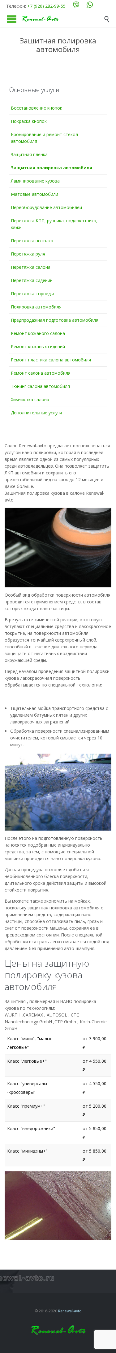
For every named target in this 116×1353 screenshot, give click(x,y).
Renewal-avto (70, 1311)
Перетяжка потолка (32, 241)
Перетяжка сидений (32, 280)
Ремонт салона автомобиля (41, 373)
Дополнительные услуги (36, 413)
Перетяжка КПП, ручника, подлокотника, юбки (54, 224)
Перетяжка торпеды (32, 293)
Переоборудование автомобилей (46, 207)
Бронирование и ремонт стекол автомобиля (44, 137)
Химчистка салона (30, 399)
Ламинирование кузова (35, 181)
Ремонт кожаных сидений (38, 346)
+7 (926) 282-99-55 (46, 6)
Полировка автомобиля (36, 307)
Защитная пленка (29, 154)
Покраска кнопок (29, 121)
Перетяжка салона (30, 267)
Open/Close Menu (11, 19)
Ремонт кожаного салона (38, 333)
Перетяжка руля (28, 254)
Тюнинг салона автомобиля (40, 386)
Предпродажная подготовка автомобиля (54, 320)
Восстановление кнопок (36, 108)
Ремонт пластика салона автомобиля (51, 360)
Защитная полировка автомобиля (51, 168)
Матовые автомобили (34, 194)
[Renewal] (63, 19)
